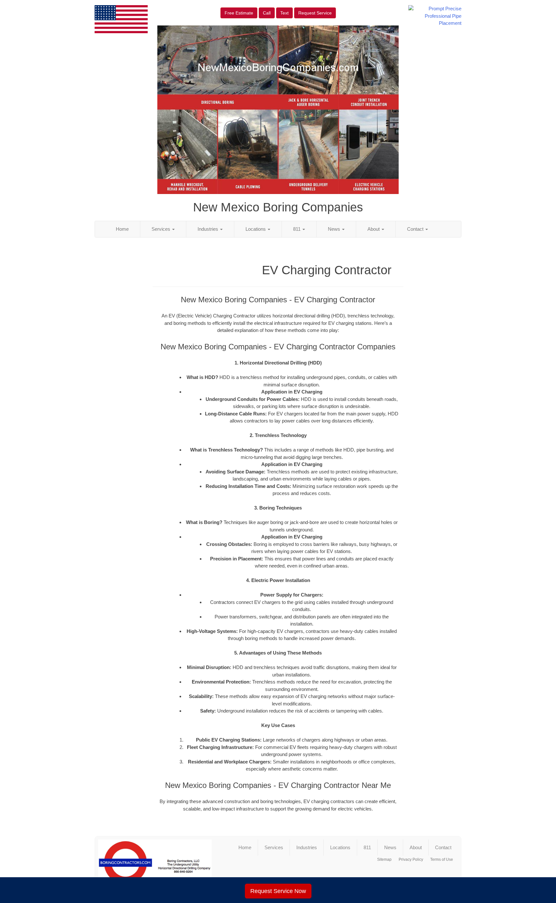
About (374, 229)
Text (284, 12)
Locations (256, 229)
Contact (416, 229)
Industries (208, 229)
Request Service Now (278, 891)
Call (267, 12)
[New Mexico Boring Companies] (155, 865)
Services (161, 229)
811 (297, 229)
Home (122, 229)
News (334, 229)
